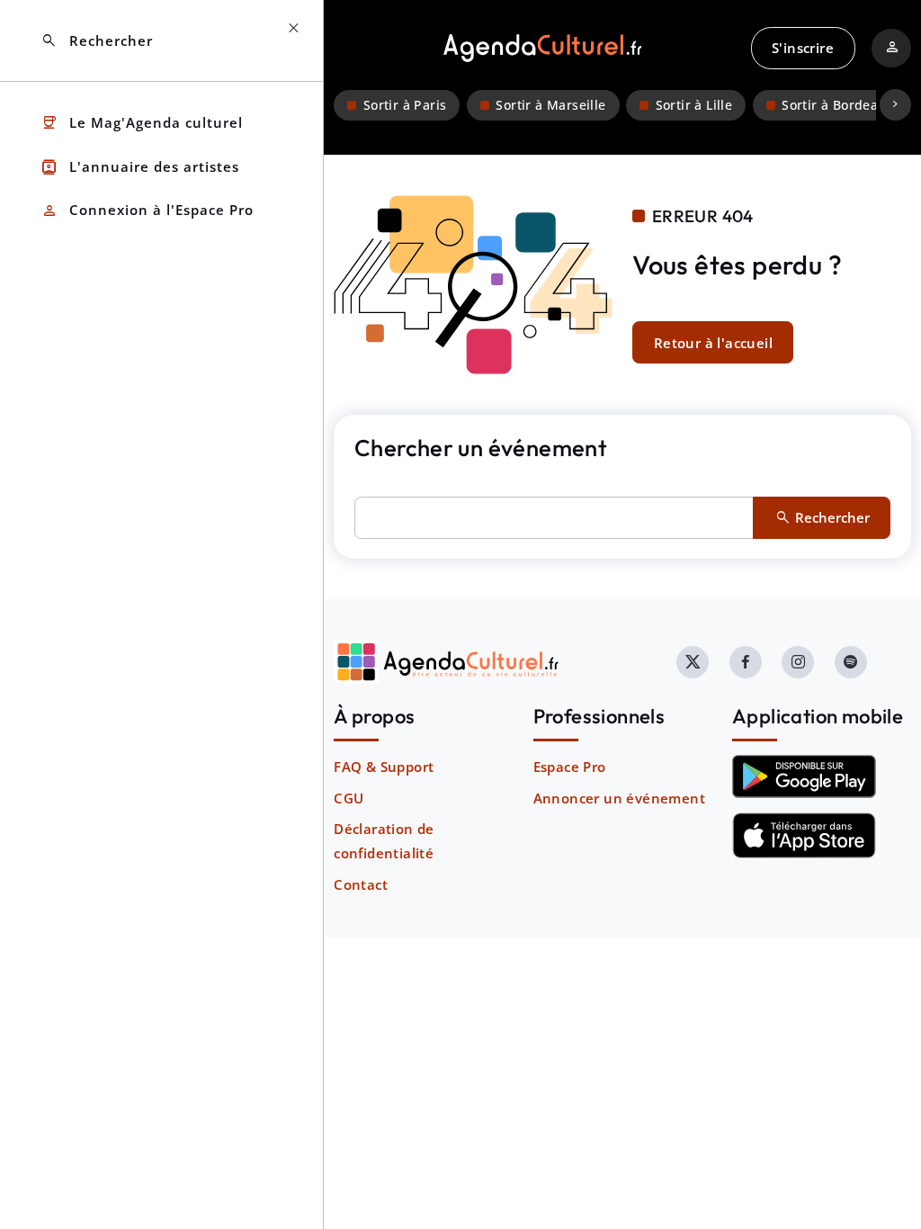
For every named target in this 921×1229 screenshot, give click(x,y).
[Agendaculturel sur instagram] (798, 662)
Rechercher (96, 41)
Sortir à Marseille (550, 105)
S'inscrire (803, 48)
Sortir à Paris (405, 105)
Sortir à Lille (694, 105)
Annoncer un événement (619, 798)
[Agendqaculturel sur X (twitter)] (692, 662)
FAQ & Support (384, 767)
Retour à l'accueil (713, 343)
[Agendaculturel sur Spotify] (851, 662)
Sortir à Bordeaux (838, 105)
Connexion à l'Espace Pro (147, 211)
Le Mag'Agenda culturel (141, 122)
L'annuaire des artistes (139, 167)
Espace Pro (569, 767)
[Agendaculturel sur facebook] (745, 662)
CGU (348, 798)
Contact (361, 884)
